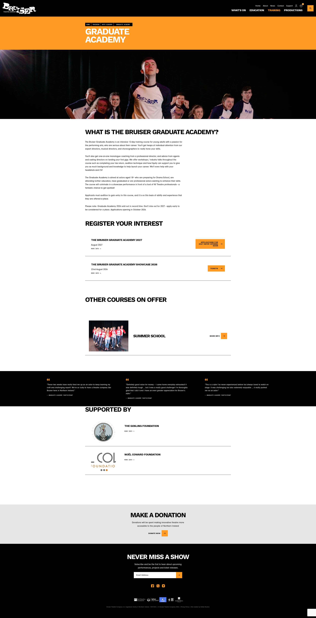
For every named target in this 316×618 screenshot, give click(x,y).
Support (289, 6)
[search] (310, 8)
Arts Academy (107, 24)
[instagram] (163, 585)
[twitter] (158, 585)
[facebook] (152, 585)
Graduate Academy (123, 24)
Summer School (149, 336)
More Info (95, 248)
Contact (280, 6)
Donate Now (154, 533)
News (272, 6)
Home (257, 6)
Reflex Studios (205, 607)
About (265, 6)
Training (274, 10)
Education (256, 10)
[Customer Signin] (296, 6)
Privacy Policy (185, 607)
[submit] (179, 575)
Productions (293, 10)
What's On (238, 10)
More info (215, 336)
